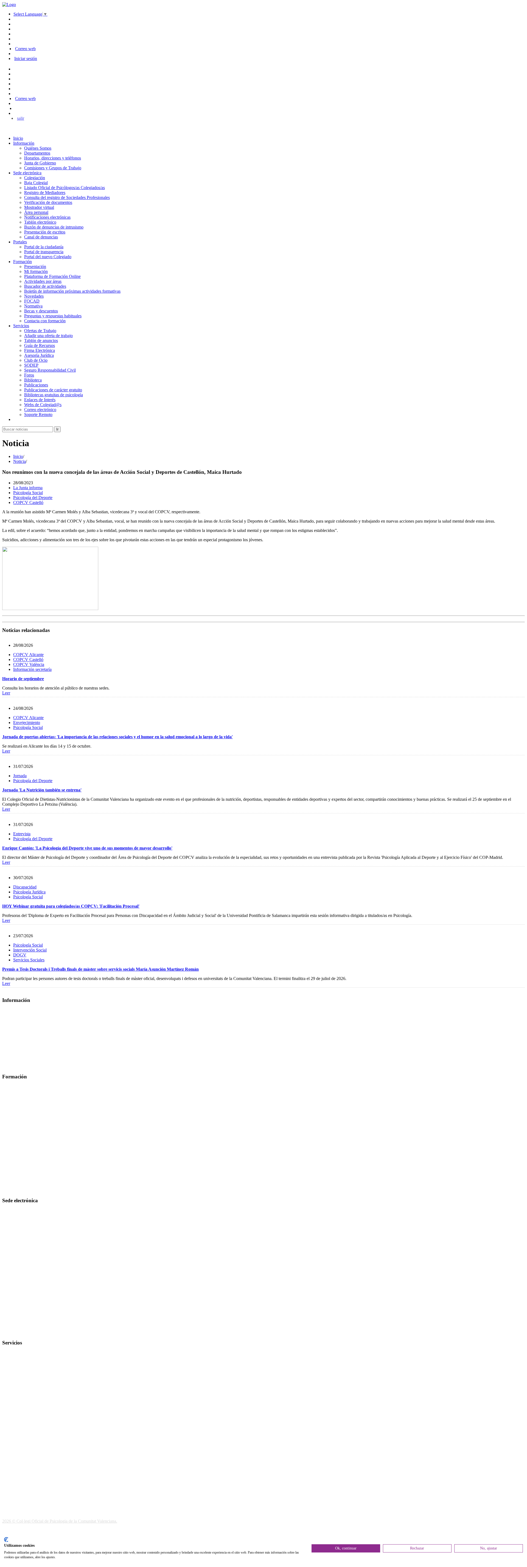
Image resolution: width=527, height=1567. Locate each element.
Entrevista (21, 833)
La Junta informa (28, 487)
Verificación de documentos (48, 202)
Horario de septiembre (23, 678)
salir (20, 118)
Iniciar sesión (25, 58)
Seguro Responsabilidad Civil (50, 370)
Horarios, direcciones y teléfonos (52, 158)
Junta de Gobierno (40, 163)
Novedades (34, 296)
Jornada (20, 775)
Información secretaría (32, 669)
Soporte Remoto (38, 414)
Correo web (25, 48)
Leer (6, 693)
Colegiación (34, 177)
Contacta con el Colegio (23, 1332)
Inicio (18, 138)
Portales (20, 242)
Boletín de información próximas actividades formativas (72, 291)
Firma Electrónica (39, 350)
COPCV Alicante (28, 654)
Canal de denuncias (41, 237)
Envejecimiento (26, 722)
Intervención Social (30, 950)
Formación (22, 261)
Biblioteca (33, 380)
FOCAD (32, 301)
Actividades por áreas (42, 281)
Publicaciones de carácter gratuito (53, 390)
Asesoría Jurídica (39, 355)
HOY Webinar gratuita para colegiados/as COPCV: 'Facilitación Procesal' (70, 906)
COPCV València (28, 664)
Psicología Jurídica (29, 892)
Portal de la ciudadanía (43, 246)
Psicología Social (28, 492)
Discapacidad (25, 887)
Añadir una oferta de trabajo (48, 335)
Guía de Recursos (39, 345)
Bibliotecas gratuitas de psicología (53, 394)
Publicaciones (36, 385)
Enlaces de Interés (39, 399)
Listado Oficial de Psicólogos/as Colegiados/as (64, 187)
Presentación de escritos (44, 232)
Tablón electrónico (40, 222)
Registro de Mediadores (44, 192)
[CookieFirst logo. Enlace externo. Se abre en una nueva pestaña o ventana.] (6, 1539)
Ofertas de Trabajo (40, 330)
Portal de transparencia (43, 251)
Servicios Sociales (28, 960)
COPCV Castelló (28, 502)
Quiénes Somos (37, 148)
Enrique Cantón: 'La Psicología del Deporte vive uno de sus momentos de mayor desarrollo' (87, 848)
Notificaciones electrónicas (47, 217)
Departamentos (37, 153)
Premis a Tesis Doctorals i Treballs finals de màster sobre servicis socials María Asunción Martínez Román (100, 969)
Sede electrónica (27, 172)
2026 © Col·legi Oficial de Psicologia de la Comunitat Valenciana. (59, 1521)
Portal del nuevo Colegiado (47, 256)
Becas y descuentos (41, 311)
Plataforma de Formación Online (52, 276)
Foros (29, 375)
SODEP (31, 365)
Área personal (36, 212)
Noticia (19, 461)
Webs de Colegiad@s (42, 404)
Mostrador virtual (39, 207)
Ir (57, 429)
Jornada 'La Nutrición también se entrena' (42, 790)
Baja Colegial (36, 182)
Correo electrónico (40, 409)
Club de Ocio (35, 360)
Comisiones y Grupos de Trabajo (52, 168)
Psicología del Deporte (32, 497)
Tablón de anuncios (41, 340)
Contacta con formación (45, 320)
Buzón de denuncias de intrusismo (53, 227)
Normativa (33, 306)
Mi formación (36, 271)
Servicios (21, 325)
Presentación (35, 266)
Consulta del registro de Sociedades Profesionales (67, 197)
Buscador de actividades (45, 286)
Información (23, 143)
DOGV (19, 955)
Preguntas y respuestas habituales (53, 316)
